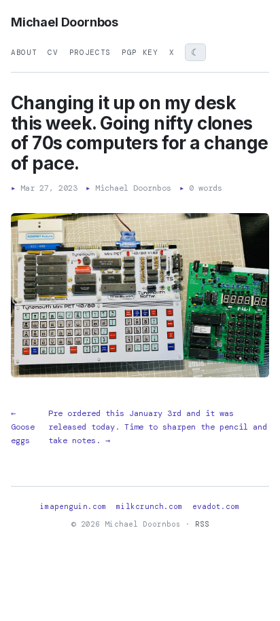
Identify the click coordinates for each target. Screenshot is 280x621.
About (24, 52)
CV (53, 52)
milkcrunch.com (149, 506)
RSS (202, 524)
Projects (90, 52)
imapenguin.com (73, 506)
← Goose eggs (23, 427)
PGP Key (140, 52)
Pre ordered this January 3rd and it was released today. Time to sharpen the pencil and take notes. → (157, 427)
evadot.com (216, 506)
